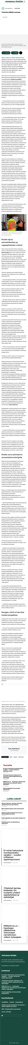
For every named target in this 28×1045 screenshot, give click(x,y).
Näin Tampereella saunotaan (11, 1009)
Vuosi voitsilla (6, 1012)
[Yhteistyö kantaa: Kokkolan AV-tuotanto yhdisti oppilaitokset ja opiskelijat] (14, 876)
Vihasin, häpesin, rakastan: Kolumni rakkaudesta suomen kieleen (11, 804)
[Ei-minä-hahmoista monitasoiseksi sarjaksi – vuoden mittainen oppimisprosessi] (14, 838)
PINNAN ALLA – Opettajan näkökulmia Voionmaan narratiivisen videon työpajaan (14, 783)
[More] (20, 52)
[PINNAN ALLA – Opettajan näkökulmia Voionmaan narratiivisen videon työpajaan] (14, 913)
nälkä (10, 757)
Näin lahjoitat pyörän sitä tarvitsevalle (12, 809)
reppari (15, 757)
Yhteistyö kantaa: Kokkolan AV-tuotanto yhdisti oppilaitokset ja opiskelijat (12, 776)
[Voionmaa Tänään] (14, 1)
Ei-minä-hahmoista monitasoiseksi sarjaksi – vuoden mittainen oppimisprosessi (13, 770)
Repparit (5, 17)
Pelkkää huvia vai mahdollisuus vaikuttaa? (10, 822)
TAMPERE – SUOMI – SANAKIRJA (12, 1002)
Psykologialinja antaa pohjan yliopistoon (11, 789)
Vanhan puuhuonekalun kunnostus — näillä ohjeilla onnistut (12, 813)
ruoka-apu (20, 757)
